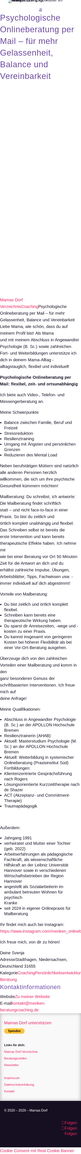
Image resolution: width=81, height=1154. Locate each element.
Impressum (12, 1078)
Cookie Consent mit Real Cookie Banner (37, 1150)
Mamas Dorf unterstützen (27, 1023)
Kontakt (9, 1091)
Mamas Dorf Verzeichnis (21, 1051)
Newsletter (11, 1065)
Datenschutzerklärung (19, 1084)
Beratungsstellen (15, 1058)
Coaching (29, 306)
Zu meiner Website (32, 996)
